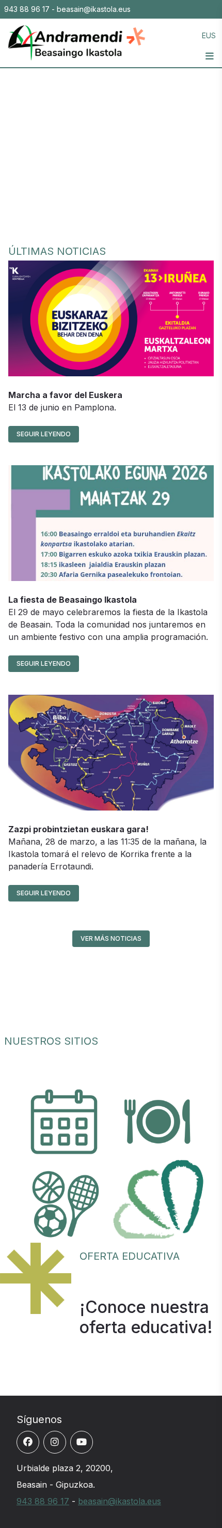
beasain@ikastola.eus (119, 1501)
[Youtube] (81, 1442)
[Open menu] (209, 56)
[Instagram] (54, 1442)
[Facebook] (28, 1442)
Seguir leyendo (44, 434)
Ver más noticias (111, 938)
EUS (209, 35)
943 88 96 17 (43, 1501)
